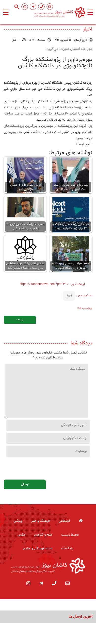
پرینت (19, 320)
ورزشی (18, 521)
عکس (21, 534)
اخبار (69, 296)
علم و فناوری (43, 534)
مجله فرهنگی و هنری (37, 548)
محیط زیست (70, 534)
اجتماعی (64, 521)
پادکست (67, 548)
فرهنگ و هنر (40, 521)
